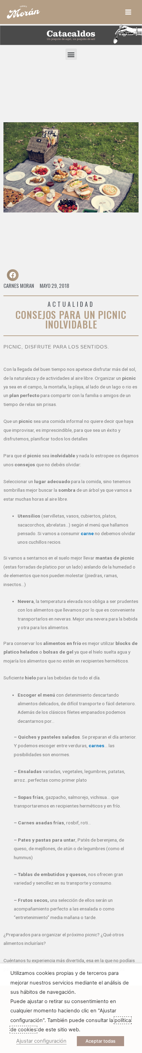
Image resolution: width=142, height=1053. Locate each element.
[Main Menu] (128, 12)
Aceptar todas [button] (100, 1041)
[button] (71, 54)
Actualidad (71, 304)
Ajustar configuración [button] (41, 1041)
